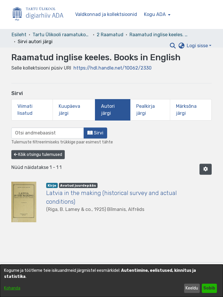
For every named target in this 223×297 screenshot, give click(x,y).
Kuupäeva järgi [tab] (69, 109)
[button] (172, 45)
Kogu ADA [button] (155, 14)
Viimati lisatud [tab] (25, 109)
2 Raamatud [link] (110, 34)
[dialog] (111, 281)
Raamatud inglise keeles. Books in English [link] (159, 34)
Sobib (209, 288)
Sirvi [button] (98, 133)
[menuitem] (156, 14)
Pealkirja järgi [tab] (145, 109)
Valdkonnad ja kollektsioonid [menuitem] (106, 14)
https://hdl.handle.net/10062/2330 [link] (112, 68)
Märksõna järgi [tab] (186, 109)
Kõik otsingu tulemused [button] (39, 154)
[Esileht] (40, 15)
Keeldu (192, 288)
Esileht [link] (19, 34)
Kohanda (12, 288)
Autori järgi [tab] (108, 109)
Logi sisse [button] (198, 45)
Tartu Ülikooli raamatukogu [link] (62, 34)
